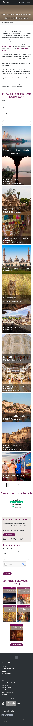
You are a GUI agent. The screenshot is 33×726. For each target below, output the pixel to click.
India (17, 14)
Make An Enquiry (9, 534)
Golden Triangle (6, 46)
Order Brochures (16, 645)
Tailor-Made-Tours (26, 14)
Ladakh (18, 48)
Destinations (10, 14)
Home (3, 14)
